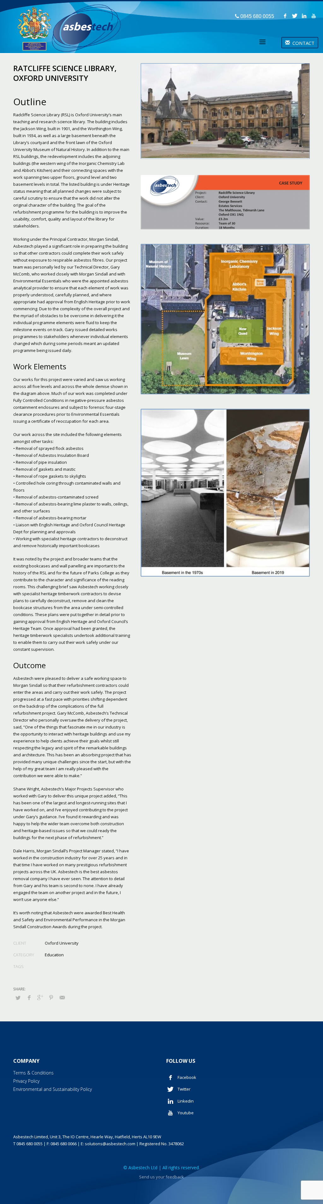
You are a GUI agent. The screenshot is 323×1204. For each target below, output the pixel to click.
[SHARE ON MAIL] (62, 997)
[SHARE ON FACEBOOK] (29, 997)
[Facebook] (285, 16)
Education (54, 955)
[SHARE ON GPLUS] (40, 997)
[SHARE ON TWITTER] (18, 997)
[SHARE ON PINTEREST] (51, 997)
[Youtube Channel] (313, 16)
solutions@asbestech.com (110, 1144)
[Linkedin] (304, 16)
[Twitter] (294, 16)
